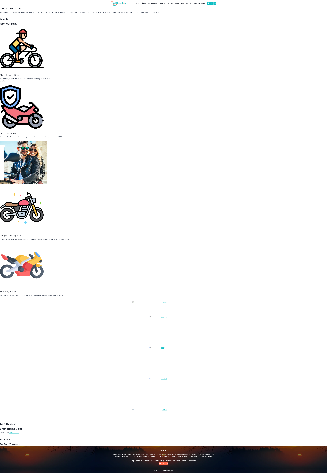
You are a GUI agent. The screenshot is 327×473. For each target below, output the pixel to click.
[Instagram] (214, 3)
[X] (211, 3)
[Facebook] (208, 3)
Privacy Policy (159, 461)
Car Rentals (164, 3)
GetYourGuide (14, 433)
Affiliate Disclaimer (173, 461)
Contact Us (148, 461)
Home (137, 3)
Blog (182, 3)
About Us (139, 461)
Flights (143, 3)
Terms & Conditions (188, 461)
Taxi (171, 3)
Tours (177, 3)
